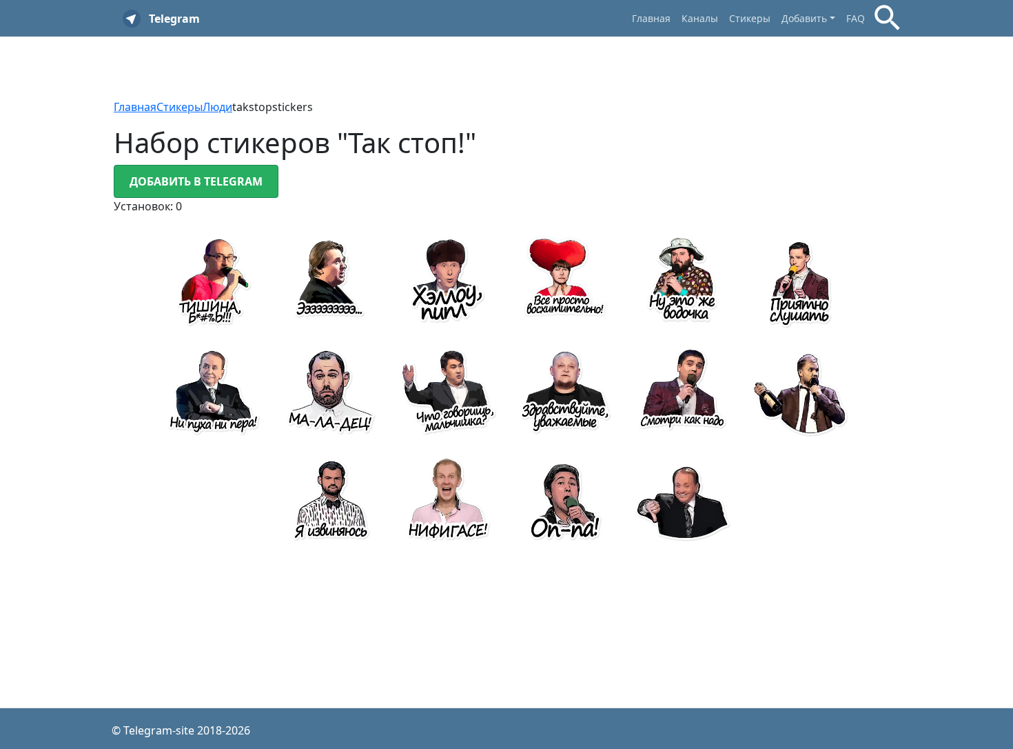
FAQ (855, 18)
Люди (217, 106)
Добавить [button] (804, 18)
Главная (651, 18)
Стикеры (749, 18)
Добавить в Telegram (196, 181)
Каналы (700, 18)
